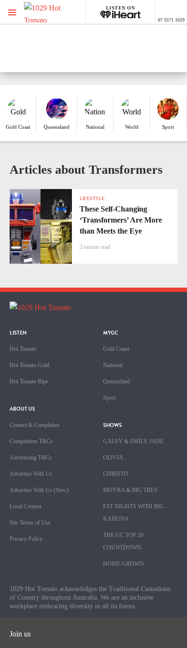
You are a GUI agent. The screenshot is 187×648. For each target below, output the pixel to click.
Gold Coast (116, 349)
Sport (109, 397)
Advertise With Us (31, 473)
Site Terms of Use (30, 522)
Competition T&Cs (31, 441)
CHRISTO (115, 473)
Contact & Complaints (35, 425)
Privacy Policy (26, 539)
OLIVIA (113, 457)
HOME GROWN (123, 563)
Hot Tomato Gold (29, 365)
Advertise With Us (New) (39, 490)
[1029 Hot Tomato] (56, 12)
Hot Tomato (23, 349)
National (112, 365)
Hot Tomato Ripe (29, 381)
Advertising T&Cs (31, 457)
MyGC (110, 333)
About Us (22, 409)
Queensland (116, 381)
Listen (18, 333)
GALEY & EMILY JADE (133, 441)
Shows (112, 425)
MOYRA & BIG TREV (130, 490)
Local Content (25, 506)
